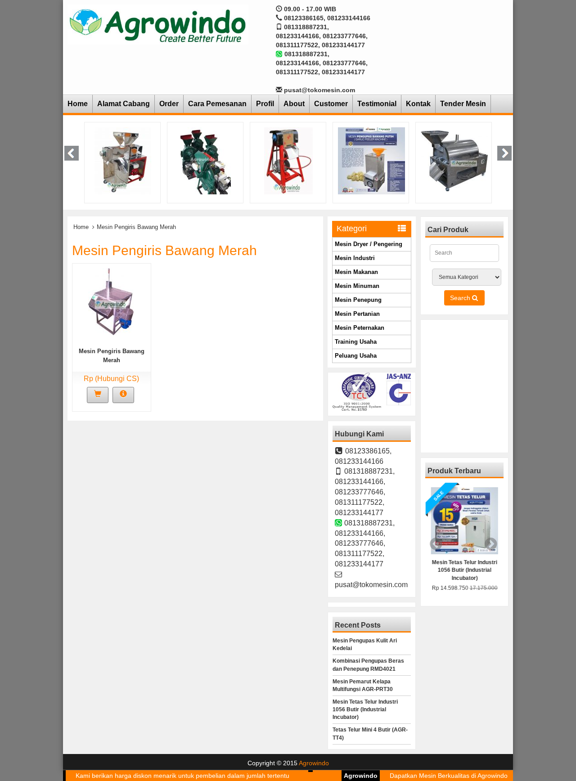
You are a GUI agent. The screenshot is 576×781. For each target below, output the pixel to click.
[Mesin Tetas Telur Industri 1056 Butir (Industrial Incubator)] (464, 521)
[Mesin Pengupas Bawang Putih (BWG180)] (371, 160)
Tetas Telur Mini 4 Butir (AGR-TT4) (370, 734)
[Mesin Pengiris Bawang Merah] (111, 301)
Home (78, 104)
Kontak (418, 104)
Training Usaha (356, 341)
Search (461, 297)
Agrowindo (314, 763)
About (294, 104)
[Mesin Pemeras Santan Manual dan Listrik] (122, 160)
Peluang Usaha (356, 355)
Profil (265, 104)
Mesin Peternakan (359, 327)
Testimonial (376, 104)
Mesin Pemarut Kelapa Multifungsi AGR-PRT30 (363, 685)
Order (169, 104)
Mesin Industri (355, 258)
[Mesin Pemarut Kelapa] (288, 160)
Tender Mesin (463, 104)
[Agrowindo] (158, 23)
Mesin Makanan (356, 272)
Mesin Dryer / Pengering (368, 244)
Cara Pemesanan (217, 104)
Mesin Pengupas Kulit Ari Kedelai (365, 644)
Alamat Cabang (123, 104)
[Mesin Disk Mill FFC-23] (205, 160)
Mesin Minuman (357, 286)
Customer (331, 104)
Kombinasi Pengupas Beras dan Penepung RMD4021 (368, 665)
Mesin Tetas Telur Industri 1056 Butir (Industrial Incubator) (365, 709)
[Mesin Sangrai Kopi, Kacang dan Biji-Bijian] (454, 160)
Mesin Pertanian (357, 313)
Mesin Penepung (358, 299)
